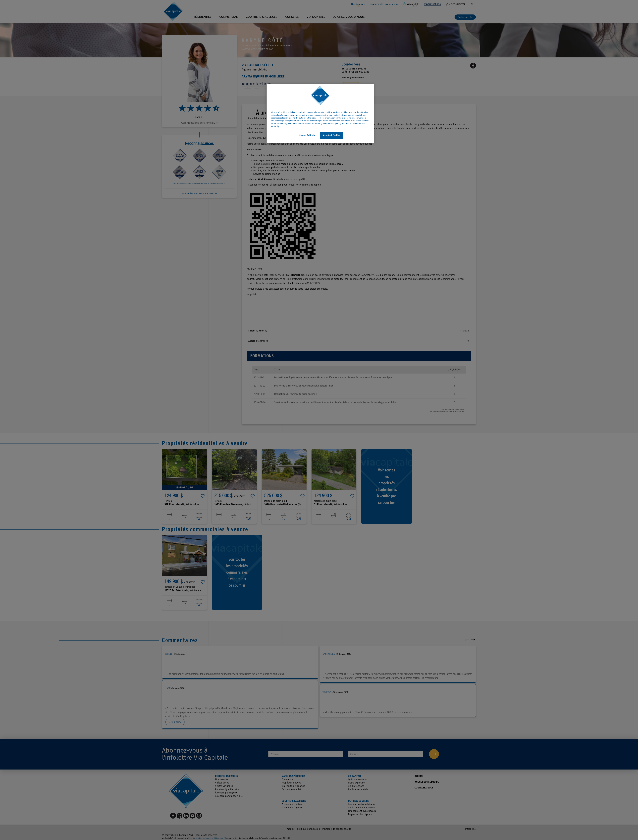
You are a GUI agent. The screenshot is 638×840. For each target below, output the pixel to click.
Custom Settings (307, 135)
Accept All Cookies (331, 135)
